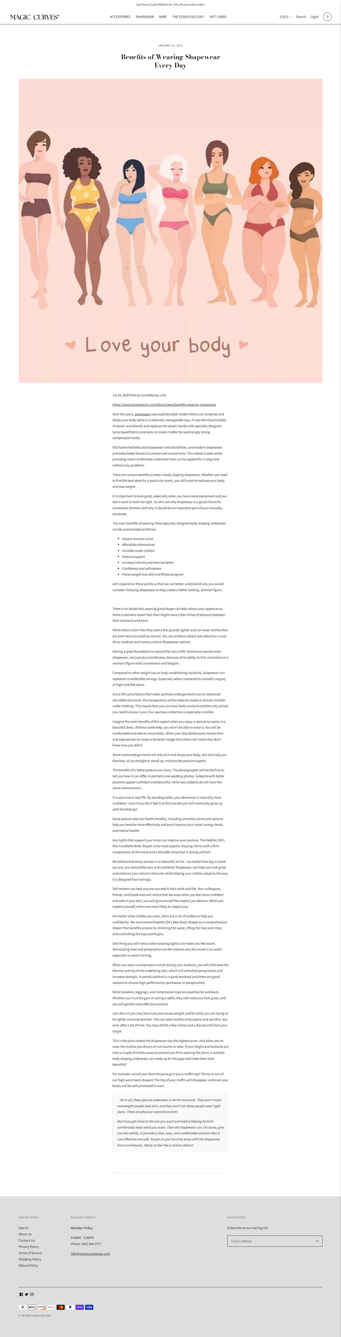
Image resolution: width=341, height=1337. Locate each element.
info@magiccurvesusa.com (90, 1253)
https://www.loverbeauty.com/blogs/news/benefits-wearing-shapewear (164, 404)
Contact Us (27, 1240)
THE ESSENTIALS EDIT (188, 16)
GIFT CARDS (217, 16)
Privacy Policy (29, 1246)
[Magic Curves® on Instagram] (32, 1295)
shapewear (142, 414)
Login (315, 16)
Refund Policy (28, 1265)
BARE (163, 16)
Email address (240, 1236)
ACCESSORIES (120, 16)
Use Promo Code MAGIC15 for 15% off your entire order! (170, 5)
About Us (25, 1234)
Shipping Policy (30, 1259)
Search (301, 16)
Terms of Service (30, 1253)
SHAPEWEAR (145, 16)
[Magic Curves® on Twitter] (26, 1295)
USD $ (284, 16)
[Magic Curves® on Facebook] (21, 1295)
